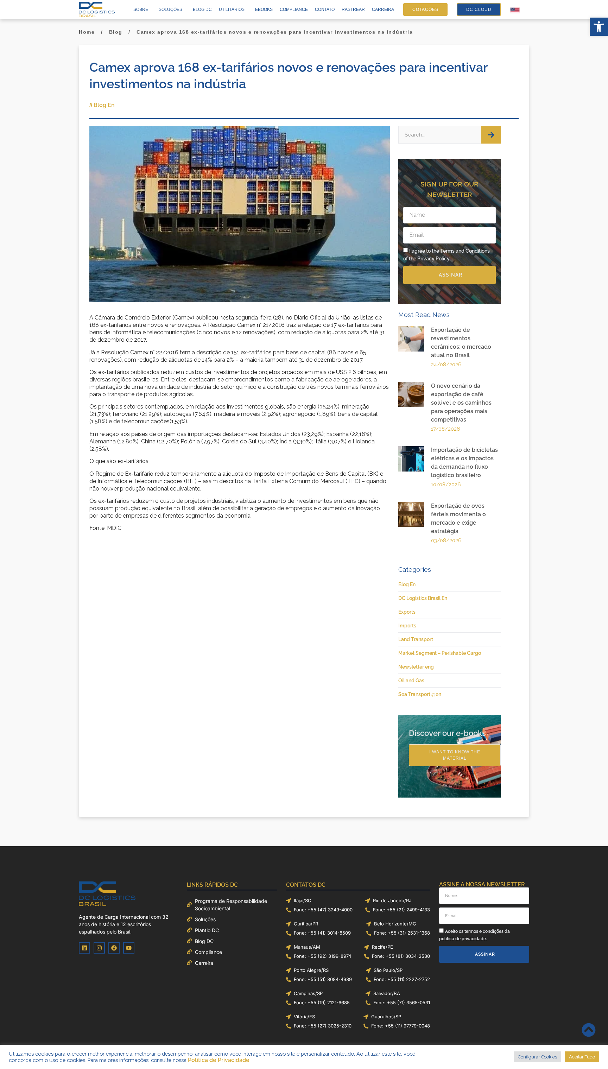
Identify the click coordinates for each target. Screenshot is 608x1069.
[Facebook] (114, 948)
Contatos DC (305, 884)
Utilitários (232, 9)
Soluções (170, 9)
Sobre (140, 9)
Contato (325, 9)
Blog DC (202, 9)
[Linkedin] (84, 948)
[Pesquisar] (491, 135)
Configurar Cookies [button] (537, 1056)
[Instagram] (99, 948)
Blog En (104, 105)
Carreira (383, 9)
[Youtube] (128, 948)
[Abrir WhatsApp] (590, 1051)
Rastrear (353, 9)
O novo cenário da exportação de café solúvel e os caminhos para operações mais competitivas (461, 402)
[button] (599, 27)
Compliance (294, 9)
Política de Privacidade (218, 1060)
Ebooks (264, 9)
